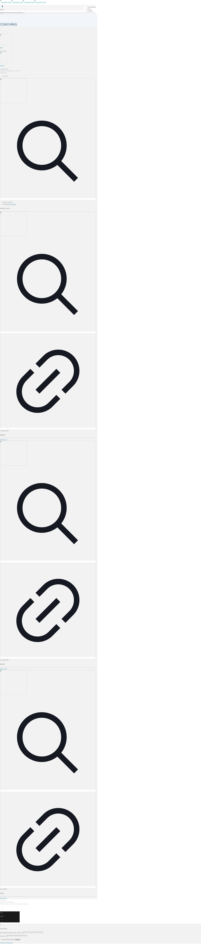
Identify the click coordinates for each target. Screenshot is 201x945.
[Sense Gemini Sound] (23, 2)
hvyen (10, 71)
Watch (2, 664)
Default (2, 435)
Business (5, 76)
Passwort (3, 936)
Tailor (2, 893)
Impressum (3, 900)
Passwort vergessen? (6, 943)
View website (12, 204)
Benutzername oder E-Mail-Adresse (11, 933)
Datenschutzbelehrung (7, 902)
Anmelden (17, 939)
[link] (23, 13)
